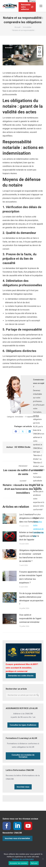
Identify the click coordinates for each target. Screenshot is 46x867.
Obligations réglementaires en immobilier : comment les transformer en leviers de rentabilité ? (31, 555)
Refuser (34, 863)
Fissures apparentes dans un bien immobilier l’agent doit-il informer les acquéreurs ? (31, 577)
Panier (33, 1)
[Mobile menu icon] (40, 6)
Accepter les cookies (18, 863)
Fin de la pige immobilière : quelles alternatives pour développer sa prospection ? (31, 598)
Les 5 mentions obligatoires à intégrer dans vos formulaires (29, 518)
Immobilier (9, 48)
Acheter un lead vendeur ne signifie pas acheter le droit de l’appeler (31, 536)
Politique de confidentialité (23, 859)
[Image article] (10, 518)
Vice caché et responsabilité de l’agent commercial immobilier (30, 618)
